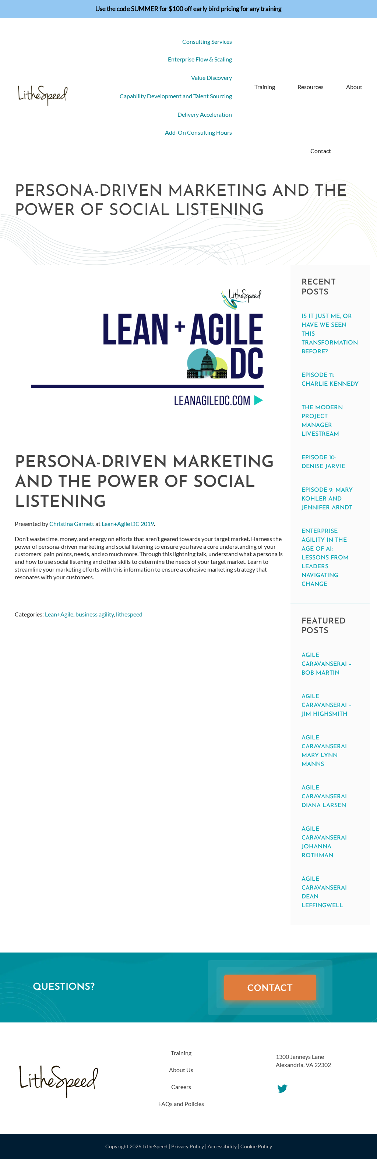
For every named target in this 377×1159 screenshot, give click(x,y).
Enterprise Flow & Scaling (200, 59)
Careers (181, 1086)
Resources (310, 86)
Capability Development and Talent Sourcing (176, 95)
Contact (320, 150)
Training (264, 86)
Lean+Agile (59, 614)
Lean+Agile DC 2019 (128, 523)
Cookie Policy (256, 1146)
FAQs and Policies (181, 1103)
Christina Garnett (71, 523)
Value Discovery (211, 77)
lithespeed (129, 614)
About (354, 86)
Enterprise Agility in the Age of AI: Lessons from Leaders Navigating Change (325, 558)
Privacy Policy (187, 1146)
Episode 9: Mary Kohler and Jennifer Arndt (327, 499)
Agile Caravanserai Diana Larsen (324, 797)
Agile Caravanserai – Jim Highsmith (327, 705)
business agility (94, 614)
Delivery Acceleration (204, 114)
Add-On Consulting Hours (198, 132)
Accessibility (222, 1146)
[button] (346, 151)
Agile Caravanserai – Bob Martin (327, 664)
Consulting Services (207, 41)
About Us (181, 1069)
